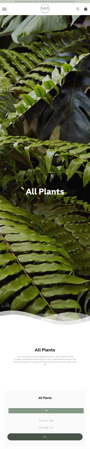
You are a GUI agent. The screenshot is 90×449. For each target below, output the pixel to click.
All (46, 411)
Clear (45, 437)
